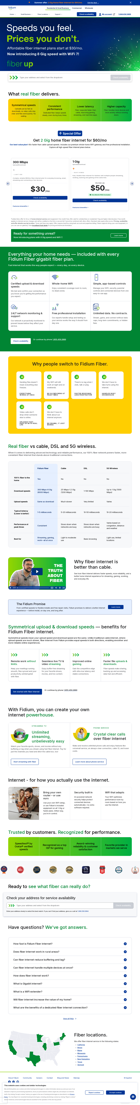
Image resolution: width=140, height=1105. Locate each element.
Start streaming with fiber (25, 762)
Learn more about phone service (89, 762)
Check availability (86, 14)
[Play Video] (10, 587)
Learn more (118, 235)
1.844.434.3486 (124, 14)
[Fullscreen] (64, 587)
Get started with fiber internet (26, 692)
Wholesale (89, 8)
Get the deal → (93, 3)
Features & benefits (20, 206)
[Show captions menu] (52, 587)
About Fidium (13, 1078)
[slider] (33, 587)
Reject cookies (94, 1092)
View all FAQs (68, 1019)
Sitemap (76, 1078)
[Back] (8, 184)
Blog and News (63, 1078)
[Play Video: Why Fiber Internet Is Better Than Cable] (37, 571)
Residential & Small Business (58, 8)
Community (27, 1078)
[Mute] (56, 587)
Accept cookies (115, 1092)
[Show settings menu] (60, 587)
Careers (39, 1078)
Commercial (77, 8)
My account (107, 14)
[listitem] (9, 1082)
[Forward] (132, 184)
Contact (50, 1078)
